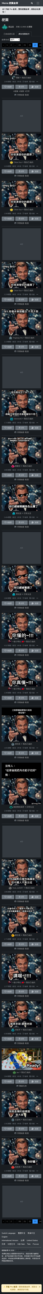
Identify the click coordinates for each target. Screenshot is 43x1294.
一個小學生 (16, 641)
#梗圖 (15, 91)
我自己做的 (26, 78)
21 (25, 45)
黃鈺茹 (18, 513)
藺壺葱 (18, 935)
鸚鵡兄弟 (23, 1086)
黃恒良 (18, 744)
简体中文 (31, 1233)
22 (30, 45)
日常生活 (27, 513)
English (4, 1237)
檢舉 (26, 82)
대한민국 (11, 1244)
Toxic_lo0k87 (17, 888)
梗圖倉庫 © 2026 (8, 1250)
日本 (3, 1244)
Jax (18, 1072)
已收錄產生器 (9, 34)
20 (19, 45)
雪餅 (18, 78)
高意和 (18, 1167)
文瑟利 (18, 1119)
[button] (37, 82)
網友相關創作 (24, 34)
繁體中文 (21, 1233)
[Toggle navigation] (38, 3)
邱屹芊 (18, 1030)
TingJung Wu (18, 338)
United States (32, 1240)
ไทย (28, 1244)
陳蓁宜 (18, 466)
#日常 (27, 91)
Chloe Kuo (18, 162)
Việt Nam (21, 1244)
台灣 (22, 1240)
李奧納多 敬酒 (23, 95)
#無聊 (21, 91)
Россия (36, 1244)
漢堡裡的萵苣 (18, 807)
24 (40, 45)
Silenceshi (18, 419)
